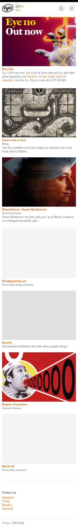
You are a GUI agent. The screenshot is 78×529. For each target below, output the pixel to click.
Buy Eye (8, 69)
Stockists (32, 76)
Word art (8, 466)
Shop (30, 80)
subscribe (7, 80)
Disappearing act (14, 281)
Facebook (7, 508)
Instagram (8, 497)
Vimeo (6, 501)
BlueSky (7, 505)
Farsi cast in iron (14, 140)
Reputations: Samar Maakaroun (24, 209)
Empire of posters (14, 404)
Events (7, 342)
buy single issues (52, 76)
